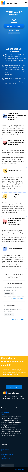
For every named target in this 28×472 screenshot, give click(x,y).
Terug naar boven (20, 469)
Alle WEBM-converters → (17, 298)
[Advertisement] (14, 340)
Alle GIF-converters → (18, 319)
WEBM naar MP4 (9, 293)
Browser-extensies (6, 458)
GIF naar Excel (8, 314)
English (4, 465)
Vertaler (3, 456)
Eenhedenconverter (7, 454)
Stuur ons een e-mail (7, 449)
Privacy (3, 414)
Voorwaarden (5, 412)
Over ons (3, 451)
